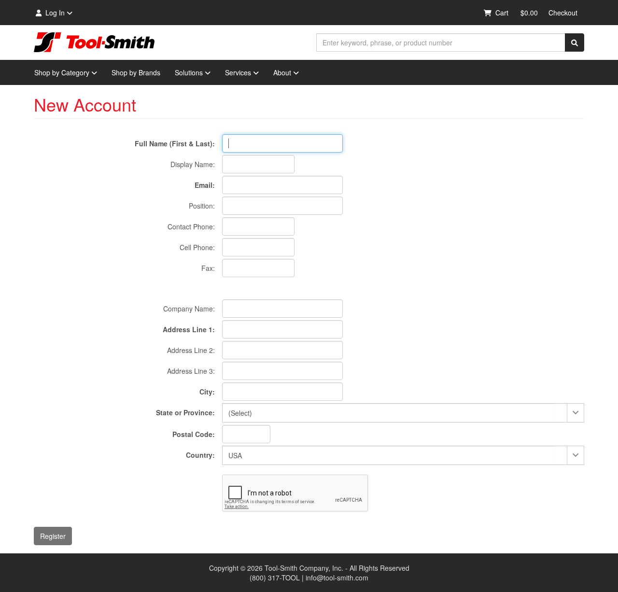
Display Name (191, 164)
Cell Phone (196, 247)
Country (199, 455)
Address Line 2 (190, 350)
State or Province (184, 412)
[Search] (574, 42)
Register (53, 536)
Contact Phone (190, 226)
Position (201, 206)
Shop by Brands (136, 72)
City (205, 391)
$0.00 (529, 12)
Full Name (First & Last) (173, 143)
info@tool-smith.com (337, 577)
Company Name (188, 308)
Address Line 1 (187, 329)
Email (203, 185)
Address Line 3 (190, 371)
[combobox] (440, 42)
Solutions (189, 72)
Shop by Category (61, 72)
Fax (207, 268)
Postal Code (192, 434)
